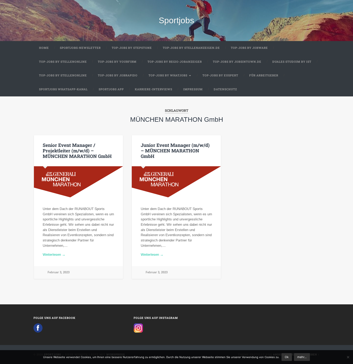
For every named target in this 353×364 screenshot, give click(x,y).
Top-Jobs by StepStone (132, 48)
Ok (287, 357)
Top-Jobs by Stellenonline (63, 62)
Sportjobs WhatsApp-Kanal (63, 89)
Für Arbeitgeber (263, 75)
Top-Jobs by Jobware (249, 48)
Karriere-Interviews (153, 89)
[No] (348, 357)
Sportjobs (176, 20)
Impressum (193, 89)
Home (44, 48)
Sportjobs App (111, 89)
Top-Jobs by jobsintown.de (237, 62)
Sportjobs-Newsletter (80, 48)
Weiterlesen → (54, 255)
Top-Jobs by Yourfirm (117, 62)
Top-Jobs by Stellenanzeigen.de (191, 48)
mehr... (302, 357)
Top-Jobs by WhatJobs (168, 75)
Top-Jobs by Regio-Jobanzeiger (174, 62)
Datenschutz (225, 89)
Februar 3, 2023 (58, 272)
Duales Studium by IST (291, 62)
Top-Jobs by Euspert (220, 75)
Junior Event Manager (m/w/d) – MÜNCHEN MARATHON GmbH (175, 150)
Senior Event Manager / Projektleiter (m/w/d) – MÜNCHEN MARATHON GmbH (77, 150)
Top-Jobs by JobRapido (117, 75)
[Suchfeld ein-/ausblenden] (312, 89)
